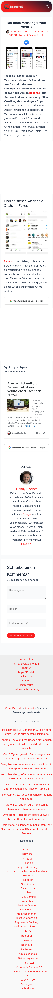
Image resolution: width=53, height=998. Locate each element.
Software (26, 949)
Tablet (27, 892)
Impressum (26, 684)
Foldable (28, 862)
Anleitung (27, 940)
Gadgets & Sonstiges (27, 867)
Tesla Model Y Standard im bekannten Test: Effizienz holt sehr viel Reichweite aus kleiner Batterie (26, 829)
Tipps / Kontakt (26, 672)
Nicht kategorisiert (26, 918)
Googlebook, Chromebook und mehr (28, 871)
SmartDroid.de (13, 708)
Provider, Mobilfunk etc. (26, 926)
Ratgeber (26, 935)
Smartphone (28, 888)
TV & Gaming (28, 896)
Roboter (28, 879)
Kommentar (26, 909)
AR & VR (28, 858)
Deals (26, 849)
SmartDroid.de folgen (26, 663)
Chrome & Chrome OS (29, 967)
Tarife (28, 931)
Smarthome (28, 884)
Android (24, 35)
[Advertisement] (26, 167)
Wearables (28, 901)
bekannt (34, 92)
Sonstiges (26, 984)
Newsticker (26, 659)
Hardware (26, 853)
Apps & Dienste (36, 35)
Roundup (26, 944)
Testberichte (26, 988)
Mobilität (28, 875)
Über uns (26, 676)
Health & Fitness (26, 905)
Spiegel (27, 514)
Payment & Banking (26, 922)
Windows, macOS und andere (29, 971)
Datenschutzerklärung (26, 689)
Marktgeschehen (26, 913)
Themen (26, 667)
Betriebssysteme (28, 958)
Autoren (26, 680)
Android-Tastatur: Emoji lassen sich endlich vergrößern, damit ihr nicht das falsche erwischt (26, 744)
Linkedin (26, 544)
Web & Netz (28, 980)
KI (28, 975)
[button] (47, 7)
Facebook (10, 261)
